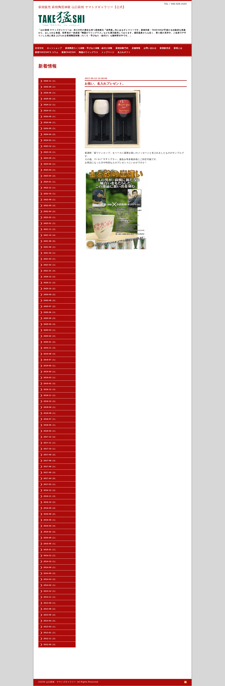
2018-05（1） (50, 425)
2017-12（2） (50, 437)
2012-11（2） (50, 639)
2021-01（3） (50, 271)
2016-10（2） (50, 502)
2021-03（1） (50, 259)
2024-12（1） (50, 105)
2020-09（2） (50, 294)
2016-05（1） (50, 520)
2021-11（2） (50, 229)
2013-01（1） (50, 633)
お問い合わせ (150, 48)
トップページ (107, 52)
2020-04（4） (50, 324)
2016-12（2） (50, 490)
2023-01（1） (50, 182)
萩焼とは (178, 48)
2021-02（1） (50, 265)
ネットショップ (54, 48)
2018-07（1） (50, 419)
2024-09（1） (50, 116)
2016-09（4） (50, 508)
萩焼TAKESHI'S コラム (46, 52)
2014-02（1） (50, 585)
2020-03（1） (50, 330)
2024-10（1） (50, 111)
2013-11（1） (50, 597)
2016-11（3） (50, 496)
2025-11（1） (50, 81)
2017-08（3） (50, 461)
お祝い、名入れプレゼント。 (105, 83)
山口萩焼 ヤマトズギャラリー (61, 682)
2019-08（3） (50, 354)
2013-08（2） (50, 609)
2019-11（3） (50, 348)
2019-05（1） (50, 366)
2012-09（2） (50, 644)
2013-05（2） (50, 615)
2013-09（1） (50, 603)
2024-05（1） (50, 128)
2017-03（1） (50, 484)
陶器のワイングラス (88, 52)
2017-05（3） (50, 472)
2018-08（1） (50, 413)
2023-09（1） (50, 158)
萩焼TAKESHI (69, 52)
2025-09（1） (50, 87)
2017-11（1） (50, 443)
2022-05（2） (50, 205)
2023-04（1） (50, 170)
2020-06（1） (50, 312)
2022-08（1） (50, 200)
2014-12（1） (50, 555)
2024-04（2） (50, 134)
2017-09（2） (50, 455)
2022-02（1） (50, 217)
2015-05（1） (50, 544)
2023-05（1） (50, 164)
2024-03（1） (50, 140)
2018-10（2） (50, 401)
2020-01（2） (50, 342)
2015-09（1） (50, 538)
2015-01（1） (50, 550)
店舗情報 (136, 48)
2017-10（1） (50, 449)
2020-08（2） (50, 300)
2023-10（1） (50, 152)
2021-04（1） (50, 253)
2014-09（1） (50, 567)
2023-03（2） (50, 176)
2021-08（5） (50, 241)
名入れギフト (124, 52)
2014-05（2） (50, 573)
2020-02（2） (50, 336)
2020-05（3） (50, 318)
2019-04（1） (50, 372)
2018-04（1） (50, 431)
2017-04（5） (50, 478)
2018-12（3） (50, 389)
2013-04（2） (50, 621)
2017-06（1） (50, 466)
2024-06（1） (50, 122)
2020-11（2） (50, 283)
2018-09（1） (50, 407)
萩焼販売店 (165, 48)
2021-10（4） (50, 235)
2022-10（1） (50, 194)
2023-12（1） (50, 146)
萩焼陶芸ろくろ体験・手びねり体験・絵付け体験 (88, 48)
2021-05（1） (50, 247)
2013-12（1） (50, 591)
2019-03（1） (50, 378)
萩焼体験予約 (122, 48)
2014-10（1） (50, 561)
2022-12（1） (50, 188)
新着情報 (39, 48)
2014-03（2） (50, 579)
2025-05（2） (50, 99)
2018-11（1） (50, 395)
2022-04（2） (50, 211)
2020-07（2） (50, 306)
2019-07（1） (50, 360)
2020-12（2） (50, 277)
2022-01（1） (50, 223)
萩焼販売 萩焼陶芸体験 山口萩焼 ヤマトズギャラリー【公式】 (82, 7)
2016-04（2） (50, 526)
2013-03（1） (50, 627)
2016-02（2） (50, 532)
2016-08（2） (50, 514)
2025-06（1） (50, 93)
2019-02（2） (50, 383)
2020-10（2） (50, 289)
